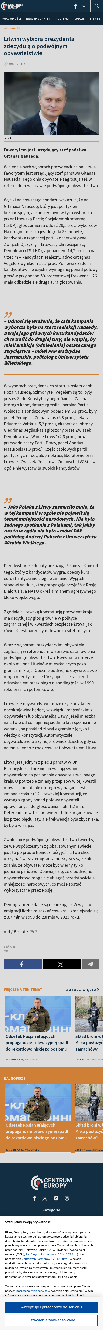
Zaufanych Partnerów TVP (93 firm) (45, 1258)
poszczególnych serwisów (33, 1290)
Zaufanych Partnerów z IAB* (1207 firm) (52, 1254)
